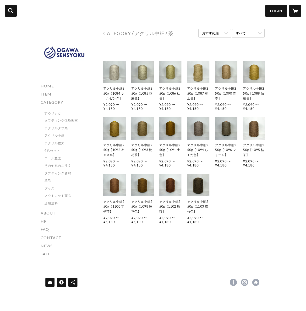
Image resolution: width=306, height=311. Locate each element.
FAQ (45, 229)
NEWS (47, 245)
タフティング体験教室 (61, 120)
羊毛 (47, 180)
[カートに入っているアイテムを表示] (295, 11)
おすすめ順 (210, 33)
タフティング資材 (57, 173)
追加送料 (51, 203)
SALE (45, 254)
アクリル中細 (54, 135)
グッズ (49, 188)
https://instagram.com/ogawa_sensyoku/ (244, 282)
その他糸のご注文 (57, 165)
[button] (276, 11)
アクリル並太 (54, 143)
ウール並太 (52, 158)
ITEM (46, 94)
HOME (47, 86)
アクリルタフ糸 (56, 128)
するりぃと (52, 113)
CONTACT (51, 237)
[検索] (11, 11)
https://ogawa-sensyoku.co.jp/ (255, 282)
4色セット (52, 150)
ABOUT (48, 213)
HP (44, 221)
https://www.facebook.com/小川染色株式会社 (233, 282)
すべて (241, 33)
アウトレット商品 (57, 196)
